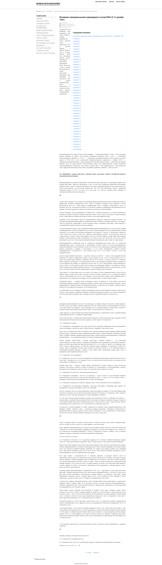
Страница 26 (77, 100)
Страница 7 (76, 51)
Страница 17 (77, 77)
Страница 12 (77, 64)
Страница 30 (77, 110)
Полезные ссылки (42, 40)
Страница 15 (77, 72)
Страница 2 (76, 38)
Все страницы (77, 149)
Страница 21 (77, 87)
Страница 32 (77, 116)
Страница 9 (76, 56)
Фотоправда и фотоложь (45, 43)
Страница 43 (77, 144)
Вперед (95, 552)
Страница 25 (77, 98)
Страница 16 (77, 74)
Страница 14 (77, 69)
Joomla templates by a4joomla (81, 563)
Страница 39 (77, 134)
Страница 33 (77, 118)
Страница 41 (77, 139)
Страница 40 (77, 136)
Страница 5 (76, 46)
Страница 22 (77, 90)
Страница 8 (76, 54)
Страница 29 (77, 108)
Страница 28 (77, 105)
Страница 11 (77, 62)
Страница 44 (77, 147)
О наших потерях (42, 50)
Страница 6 (76, 49)
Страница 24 (77, 95)
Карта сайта (120, 1)
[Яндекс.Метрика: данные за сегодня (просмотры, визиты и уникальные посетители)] (40, 559)
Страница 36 (77, 126)
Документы (40, 45)
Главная (39, 18)
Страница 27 (77, 103)
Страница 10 (77, 59)
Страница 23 (77, 92)
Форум (111, 1)
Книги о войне (41, 38)
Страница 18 (77, 80)
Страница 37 (77, 128)
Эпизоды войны (42, 33)
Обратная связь (101, 1)
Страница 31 (77, 113)
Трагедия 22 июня (42, 23)
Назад (89, 552)
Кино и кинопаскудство (45, 35)
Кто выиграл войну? (43, 48)
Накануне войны (42, 21)
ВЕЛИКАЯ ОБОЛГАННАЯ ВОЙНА (48, 4)
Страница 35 (77, 123)
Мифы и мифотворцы (44, 30)
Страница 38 (77, 131)
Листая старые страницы (45, 53)
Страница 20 (77, 85)
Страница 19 (77, 82)
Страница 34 (77, 121)
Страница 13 (77, 67)
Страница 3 (76, 41)
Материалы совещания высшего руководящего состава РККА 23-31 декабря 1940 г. (98, 36)
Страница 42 (77, 141)
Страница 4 (76, 44)
